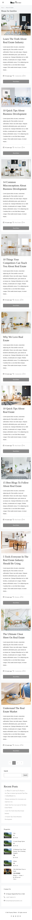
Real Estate (18, 147)
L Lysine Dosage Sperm (19, 841)
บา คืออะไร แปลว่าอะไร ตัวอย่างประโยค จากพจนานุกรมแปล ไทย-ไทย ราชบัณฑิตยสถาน (16, 793)
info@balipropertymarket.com (14, 900)
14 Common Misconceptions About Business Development (14, 185)
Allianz (15, 861)
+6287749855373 (11, 897)
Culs (14, 833)
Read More (16, 81)
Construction (18, 76)
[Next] (21, 763)
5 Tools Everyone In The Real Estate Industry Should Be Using (15, 560)
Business (17, 300)
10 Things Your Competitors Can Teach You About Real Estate (15, 263)
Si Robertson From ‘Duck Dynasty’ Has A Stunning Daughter (19, 851)
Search (6, 771)
